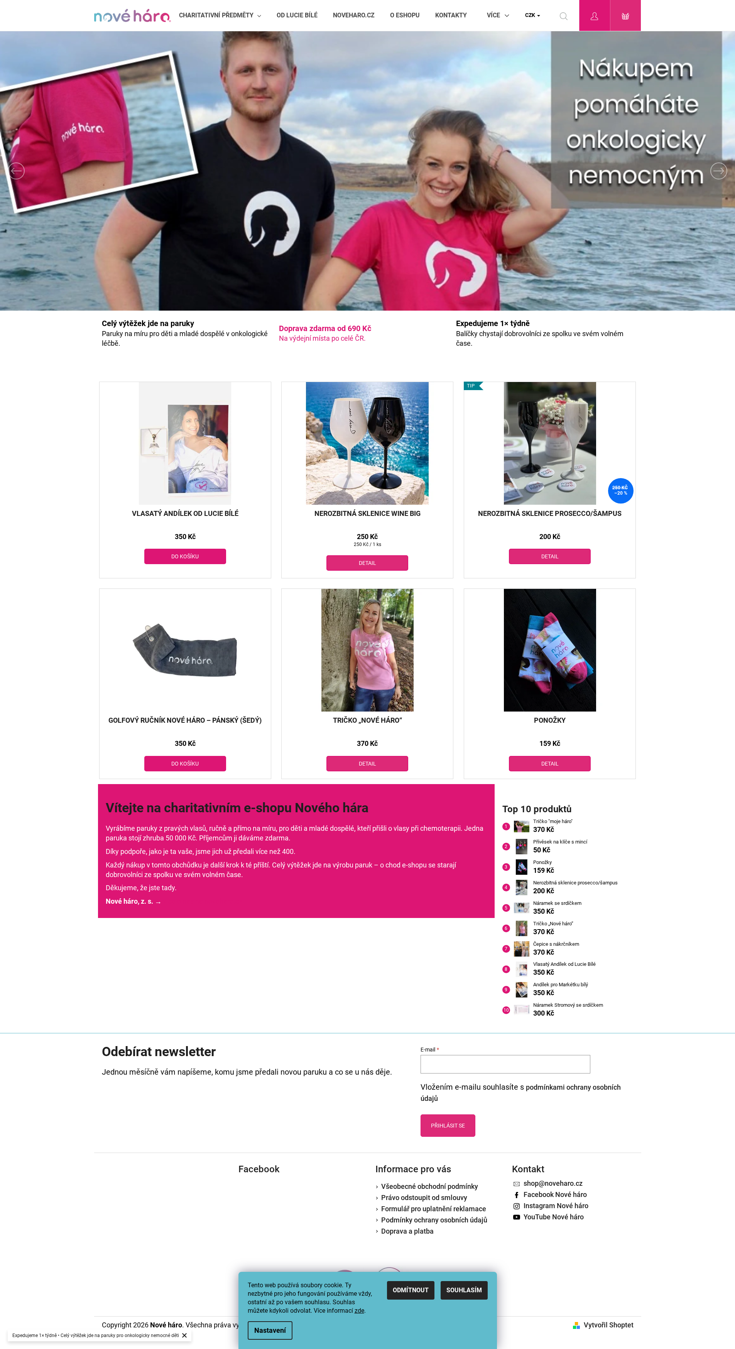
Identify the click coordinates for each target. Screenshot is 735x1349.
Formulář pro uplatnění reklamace (433, 1209)
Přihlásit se (448, 1125)
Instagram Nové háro (556, 1206)
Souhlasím (464, 1290)
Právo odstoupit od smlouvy (424, 1197)
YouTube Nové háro (554, 1217)
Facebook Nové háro (555, 1194)
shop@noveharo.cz (553, 1183)
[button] (55, 171)
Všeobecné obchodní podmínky (429, 1186)
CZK (530, 15)
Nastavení (270, 1330)
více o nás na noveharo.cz (202, 901)
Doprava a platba (407, 1231)
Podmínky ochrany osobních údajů (434, 1220)
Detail (367, 563)
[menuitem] (220, 15)
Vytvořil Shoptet (609, 1325)
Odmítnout (411, 1290)
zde (359, 1310)
